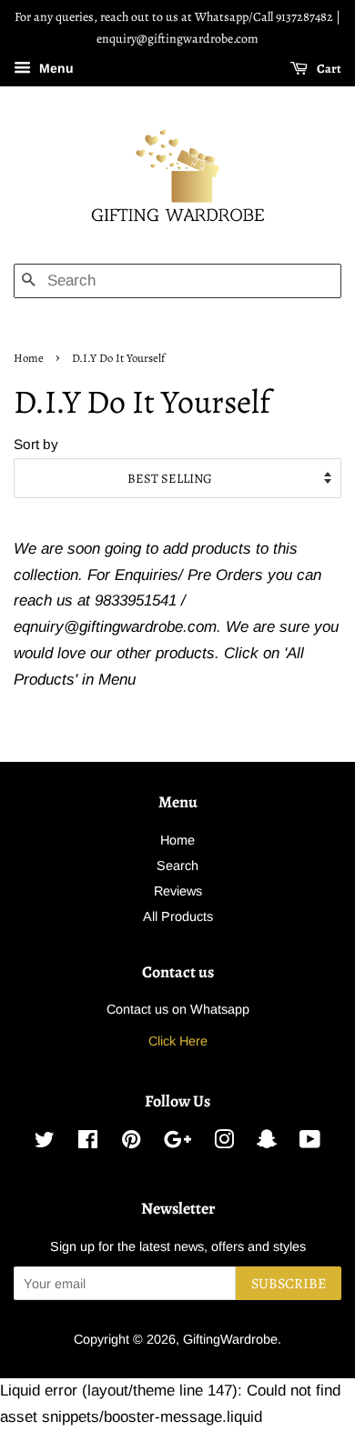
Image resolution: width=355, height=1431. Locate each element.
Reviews (178, 891)
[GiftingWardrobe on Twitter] (45, 1143)
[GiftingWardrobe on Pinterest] (131, 1143)
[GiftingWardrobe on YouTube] (309, 1143)
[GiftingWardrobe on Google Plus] (177, 1143)
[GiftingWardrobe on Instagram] (224, 1143)
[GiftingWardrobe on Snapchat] (267, 1143)
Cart (328, 67)
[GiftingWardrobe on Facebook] (87, 1143)
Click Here (178, 1041)
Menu (55, 68)
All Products (178, 916)
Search (177, 865)
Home (29, 357)
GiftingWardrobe (230, 1339)
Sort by (36, 444)
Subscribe (288, 1284)
